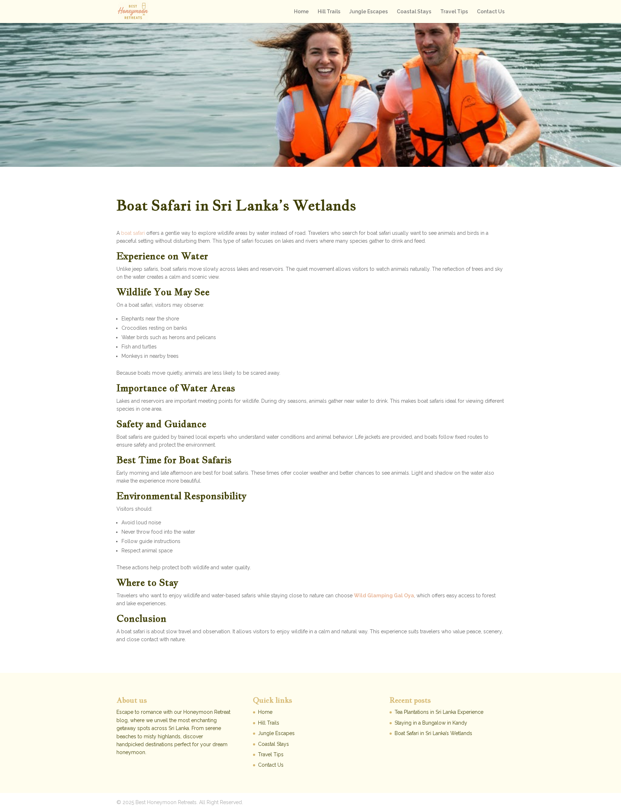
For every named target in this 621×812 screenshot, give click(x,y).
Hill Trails (329, 11)
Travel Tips (454, 11)
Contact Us (491, 11)
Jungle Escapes (368, 11)
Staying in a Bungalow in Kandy (431, 723)
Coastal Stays (414, 11)
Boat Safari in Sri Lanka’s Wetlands (433, 733)
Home (301, 11)
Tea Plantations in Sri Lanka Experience (439, 712)
